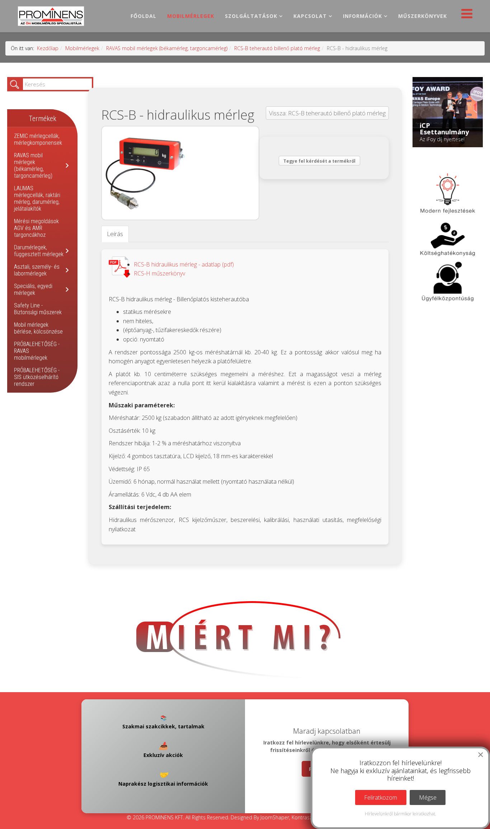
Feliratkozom (380, 797)
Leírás (115, 234)
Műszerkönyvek (422, 16)
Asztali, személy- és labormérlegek (37, 270)
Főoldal (143, 16)
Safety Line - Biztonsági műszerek (38, 309)
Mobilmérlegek (190, 16)
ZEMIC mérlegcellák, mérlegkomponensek (38, 139)
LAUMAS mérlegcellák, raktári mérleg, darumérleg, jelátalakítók (37, 198)
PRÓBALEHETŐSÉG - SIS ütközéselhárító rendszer (37, 377)
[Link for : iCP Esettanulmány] (448, 112)
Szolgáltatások (251, 16)
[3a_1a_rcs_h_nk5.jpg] (180, 173)
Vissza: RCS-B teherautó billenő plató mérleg (327, 113)
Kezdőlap (47, 48)
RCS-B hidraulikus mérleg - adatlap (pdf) (184, 264)
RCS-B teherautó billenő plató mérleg (277, 48)
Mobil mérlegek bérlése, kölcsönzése (38, 328)
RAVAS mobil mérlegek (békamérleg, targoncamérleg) (166, 48)
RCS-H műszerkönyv (159, 273)
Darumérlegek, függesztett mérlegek (38, 251)
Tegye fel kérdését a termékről (319, 161)
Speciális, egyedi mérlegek (33, 289)
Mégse (428, 797)
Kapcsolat (310, 16)
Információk (362, 16)
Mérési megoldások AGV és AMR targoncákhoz (36, 228)
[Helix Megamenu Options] (465, 15)
